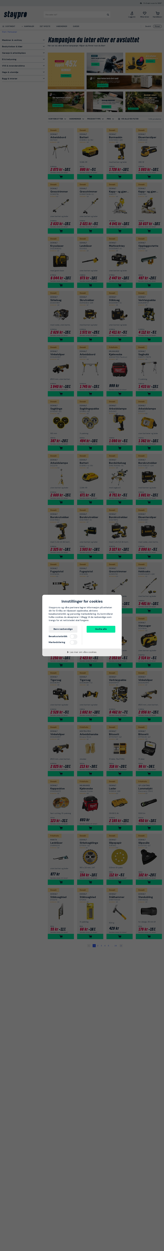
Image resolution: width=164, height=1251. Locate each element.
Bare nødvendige (63, 629)
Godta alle (101, 629)
